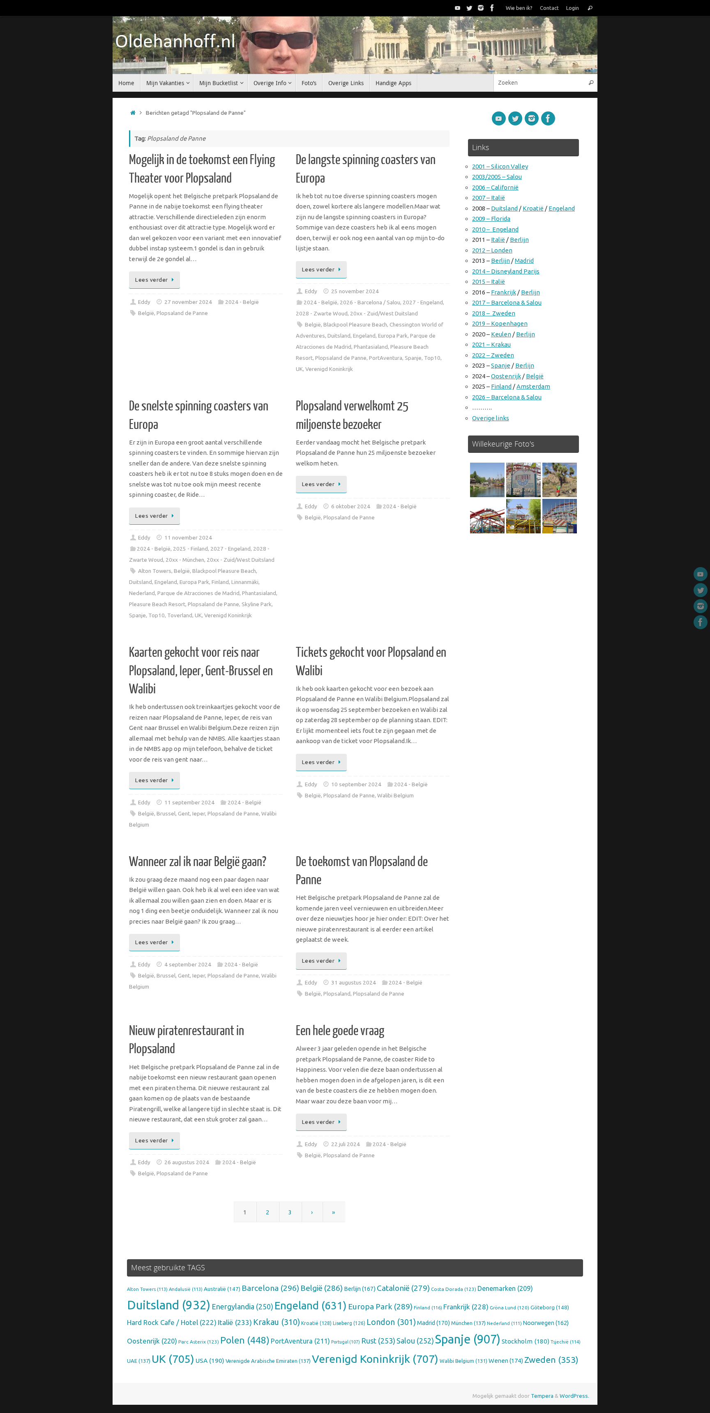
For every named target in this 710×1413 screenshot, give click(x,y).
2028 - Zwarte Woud (322, 313)
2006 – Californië (495, 187)
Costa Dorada (453, 1289)
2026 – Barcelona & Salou (507, 397)
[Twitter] (469, 8)
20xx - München (185, 559)
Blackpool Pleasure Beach (355, 324)
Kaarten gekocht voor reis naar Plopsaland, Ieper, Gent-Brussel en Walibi (201, 670)
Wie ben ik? (519, 8)
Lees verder (151, 279)
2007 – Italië (488, 197)
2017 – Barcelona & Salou (507, 302)
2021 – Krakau (491, 344)
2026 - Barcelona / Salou (370, 302)
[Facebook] (492, 8)
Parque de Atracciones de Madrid (198, 593)
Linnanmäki (244, 582)
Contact (549, 8)
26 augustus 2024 (186, 1162)
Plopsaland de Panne (182, 313)
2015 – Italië (488, 281)
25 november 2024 (355, 291)
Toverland (179, 615)
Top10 (432, 357)
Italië (498, 239)
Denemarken (505, 1288)
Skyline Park (257, 604)
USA (210, 1360)
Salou (415, 1341)
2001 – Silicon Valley (500, 166)
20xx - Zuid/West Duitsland (384, 313)
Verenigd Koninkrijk (329, 369)
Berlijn (519, 239)
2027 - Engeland (423, 302)
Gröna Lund (509, 1307)
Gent (184, 813)
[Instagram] (480, 8)
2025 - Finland (190, 548)
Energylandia (242, 1306)
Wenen (506, 1360)
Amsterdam (533, 386)
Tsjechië (566, 1341)
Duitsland (338, 335)
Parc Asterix (198, 1341)
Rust (378, 1341)
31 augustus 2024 (353, 982)
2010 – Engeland (495, 229)
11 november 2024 (188, 537)
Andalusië (186, 1289)
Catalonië (403, 1288)
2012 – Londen (492, 250)
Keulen (501, 334)
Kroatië (533, 208)
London (391, 1322)
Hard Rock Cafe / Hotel (172, 1322)
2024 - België (242, 302)
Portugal (345, 1341)
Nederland (142, 593)
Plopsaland (336, 993)
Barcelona (270, 1288)
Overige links (490, 418)
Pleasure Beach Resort (157, 604)
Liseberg (349, 1323)
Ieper (198, 813)
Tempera (542, 1395)
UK (299, 369)
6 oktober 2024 (350, 506)
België (146, 313)
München (468, 1323)
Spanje (413, 357)
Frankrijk (503, 292)
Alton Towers (154, 571)
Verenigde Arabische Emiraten (268, 1361)
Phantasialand (371, 346)
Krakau (276, 1322)
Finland (220, 582)
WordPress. (574, 1395)
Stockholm (525, 1341)
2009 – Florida (491, 218)
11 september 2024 (189, 802)
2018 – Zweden (493, 313)
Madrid (524, 260)
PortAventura (385, 357)
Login (572, 8)
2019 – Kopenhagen (500, 323)
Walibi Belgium (395, 795)
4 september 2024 (187, 964)
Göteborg (549, 1307)
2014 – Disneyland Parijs (505, 271)
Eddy (144, 302)
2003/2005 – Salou (497, 176)
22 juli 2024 (345, 1144)
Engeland (364, 335)
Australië (222, 1289)
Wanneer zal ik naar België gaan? (197, 862)
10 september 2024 (356, 784)
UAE (138, 1361)
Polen (245, 1340)
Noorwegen (546, 1323)
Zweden (551, 1359)
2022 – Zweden (493, 355)
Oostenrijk (506, 376)
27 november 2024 (188, 302)
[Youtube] (457, 8)
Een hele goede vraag (340, 1031)
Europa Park (393, 335)
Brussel (166, 813)
